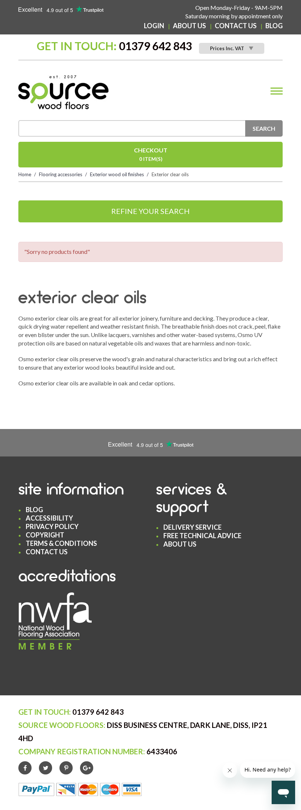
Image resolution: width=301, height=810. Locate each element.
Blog (274, 26)
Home (24, 174)
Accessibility (49, 518)
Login (154, 26)
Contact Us (236, 26)
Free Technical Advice (202, 536)
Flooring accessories (60, 174)
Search (264, 128)
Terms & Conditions (61, 543)
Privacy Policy (52, 526)
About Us (189, 26)
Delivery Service (192, 527)
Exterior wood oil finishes (117, 174)
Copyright (45, 535)
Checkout (150, 154)
